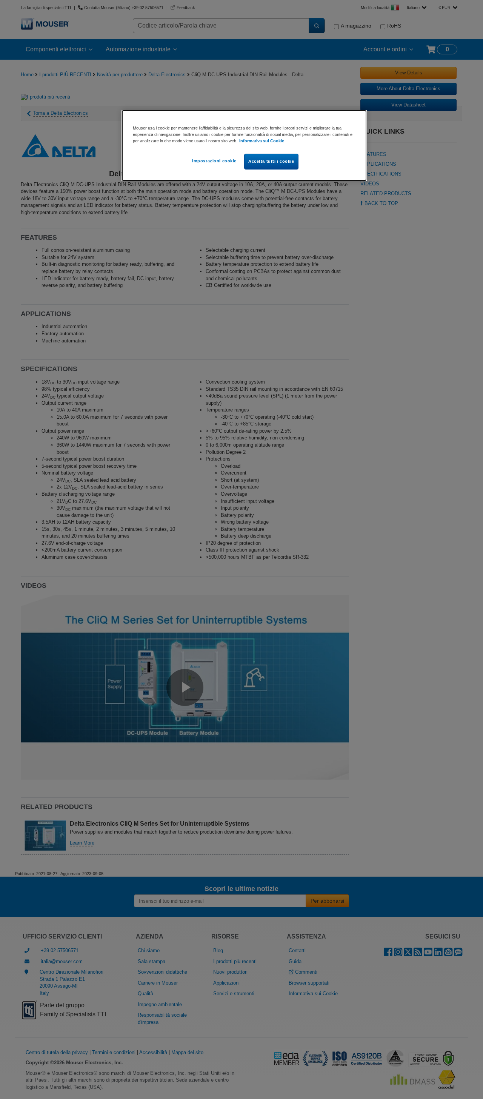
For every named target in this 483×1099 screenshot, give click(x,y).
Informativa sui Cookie (261, 141)
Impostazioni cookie (214, 161)
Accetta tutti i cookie (271, 161)
